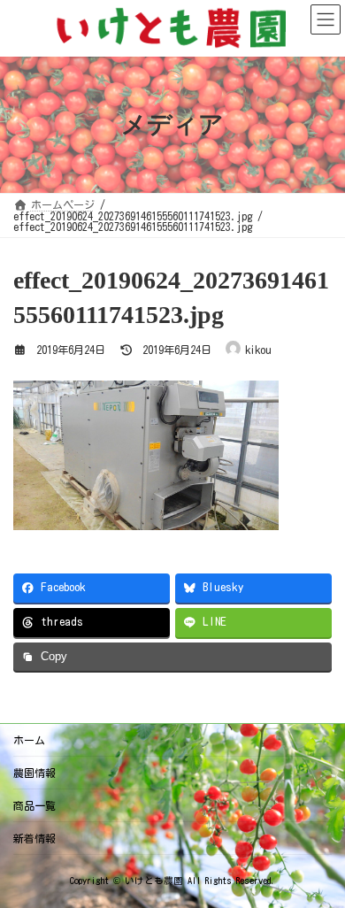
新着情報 (34, 838)
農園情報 (34, 772)
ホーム (29, 740)
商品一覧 (34, 805)
